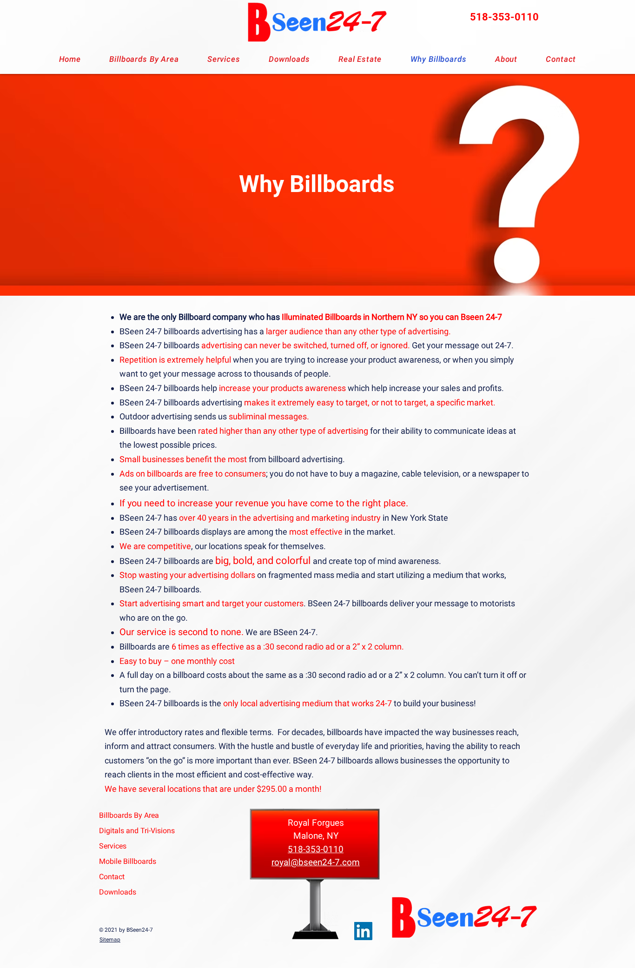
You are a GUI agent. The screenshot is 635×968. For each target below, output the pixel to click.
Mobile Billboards (127, 861)
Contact (112, 876)
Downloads (117, 892)
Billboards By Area (128, 815)
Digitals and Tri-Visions (128, 830)
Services (112, 846)
